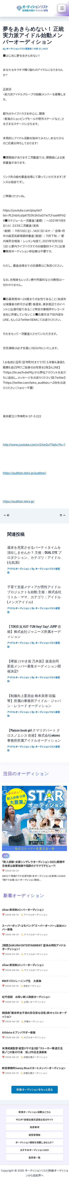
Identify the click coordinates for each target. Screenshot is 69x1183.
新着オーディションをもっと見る (34, 1089)
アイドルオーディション (18, 568)
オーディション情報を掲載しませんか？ (34, 1142)
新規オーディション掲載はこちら (35, 1112)
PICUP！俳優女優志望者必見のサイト (34, 1119)
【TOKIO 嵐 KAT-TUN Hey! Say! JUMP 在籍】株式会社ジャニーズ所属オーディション (34, 631)
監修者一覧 (34, 1157)
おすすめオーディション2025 (34, 1150)
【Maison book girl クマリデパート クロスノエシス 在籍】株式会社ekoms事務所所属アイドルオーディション (34, 735)
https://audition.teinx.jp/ (18, 501)
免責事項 (34, 1127)
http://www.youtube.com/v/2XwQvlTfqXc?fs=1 (34, 444)
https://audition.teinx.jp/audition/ (24, 473)
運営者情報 (34, 1134)
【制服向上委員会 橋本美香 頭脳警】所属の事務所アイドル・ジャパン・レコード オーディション (34, 701)
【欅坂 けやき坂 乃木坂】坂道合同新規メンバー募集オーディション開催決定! (34, 666)
